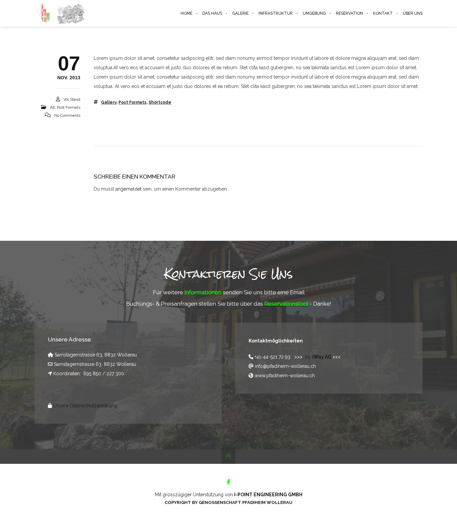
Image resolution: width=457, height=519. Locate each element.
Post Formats (68, 107)
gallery (108, 102)
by (319, 356)
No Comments (67, 115)
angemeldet (128, 189)
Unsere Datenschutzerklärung (85, 405)
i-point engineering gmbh (268, 494)
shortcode (160, 102)
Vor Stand (71, 99)
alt (52, 107)
